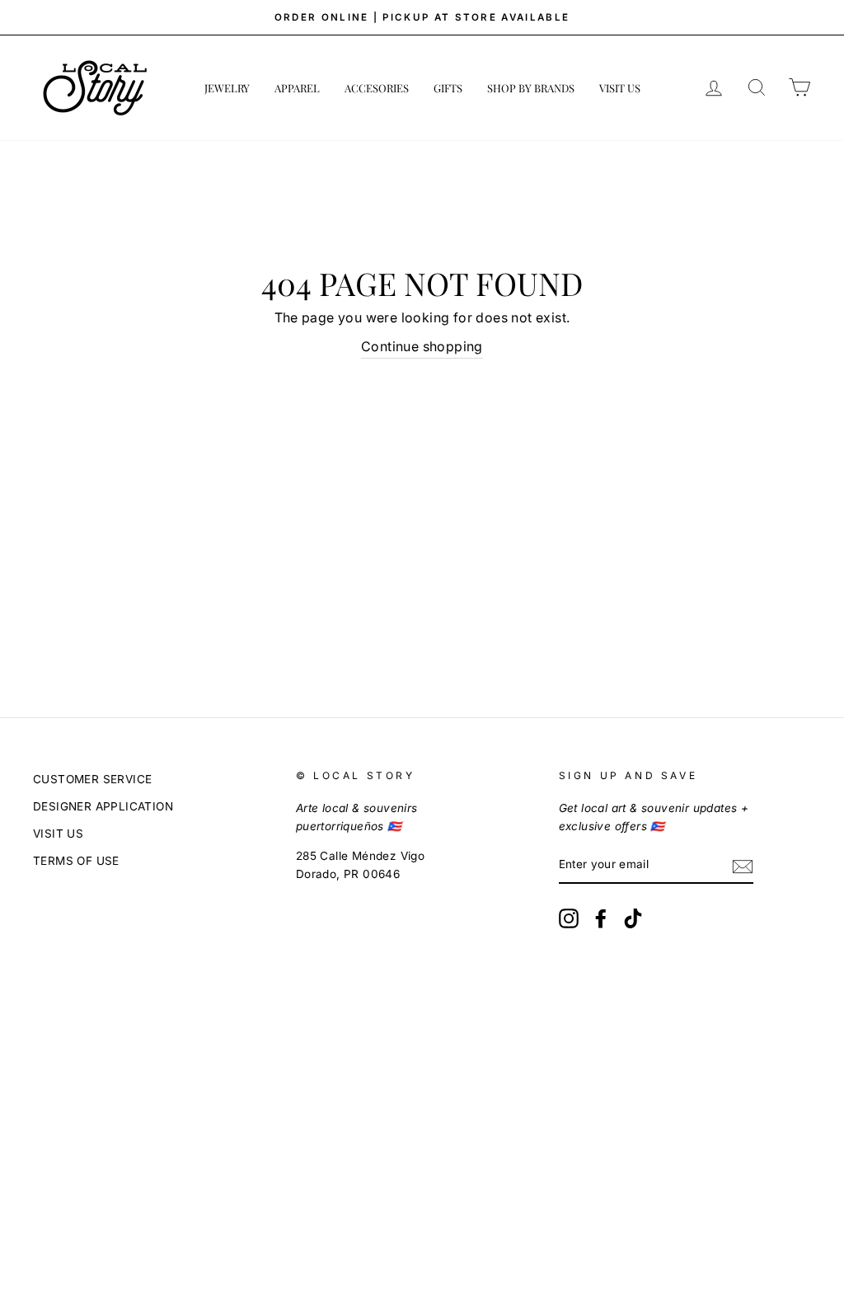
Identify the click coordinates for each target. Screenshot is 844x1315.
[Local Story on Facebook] (601, 918)
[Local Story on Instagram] (569, 918)
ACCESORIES (377, 88)
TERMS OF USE (76, 860)
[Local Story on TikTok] (633, 918)
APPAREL (297, 88)
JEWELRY (227, 88)
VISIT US (619, 88)
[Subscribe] (742, 865)
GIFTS (448, 88)
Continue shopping (422, 346)
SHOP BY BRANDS (530, 88)
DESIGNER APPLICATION (103, 806)
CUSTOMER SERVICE (92, 779)
